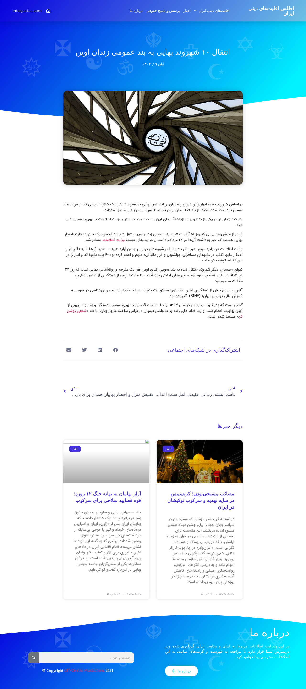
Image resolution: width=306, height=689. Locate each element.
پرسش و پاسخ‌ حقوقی (163, 11)
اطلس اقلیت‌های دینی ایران (271, 10)
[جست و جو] (33, 657)
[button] (115, 350)
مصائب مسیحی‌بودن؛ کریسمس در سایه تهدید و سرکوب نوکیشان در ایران (200, 500)
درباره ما (136, 11)
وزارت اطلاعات (113, 240)
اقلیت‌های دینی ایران (214, 11)
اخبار (187, 11)
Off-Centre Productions (84, 671)
